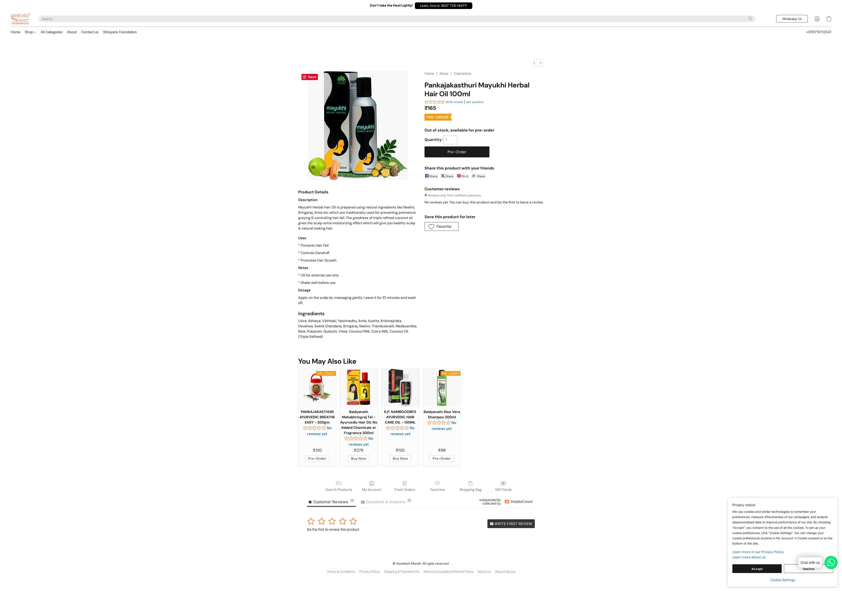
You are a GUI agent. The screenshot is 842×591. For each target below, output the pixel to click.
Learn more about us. (749, 557)
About (72, 32)
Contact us (89, 32)
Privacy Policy (369, 571)
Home (15, 32)
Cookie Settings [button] (782, 580)
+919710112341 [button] (818, 32)
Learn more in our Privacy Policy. (758, 552)
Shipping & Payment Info (401, 571)
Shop (29, 32)
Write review (454, 102)
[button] (443, 5)
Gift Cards (503, 489)
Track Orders (404, 489)
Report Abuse (505, 571)
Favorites (437, 489)
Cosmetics (462, 73)
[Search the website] (750, 19)
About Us (484, 571)
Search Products (339, 489)
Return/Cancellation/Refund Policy (448, 571)
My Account (371, 489)
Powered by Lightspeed (421, 579)
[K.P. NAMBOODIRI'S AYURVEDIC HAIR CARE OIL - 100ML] (400, 387)
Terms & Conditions (341, 571)
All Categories (51, 32)
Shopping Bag (470, 489)
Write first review (513, 524)
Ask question (475, 102)
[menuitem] (534, 63)
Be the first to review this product (333, 529)
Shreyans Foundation (120, 32)
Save (312, 77)
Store (444, 73)
